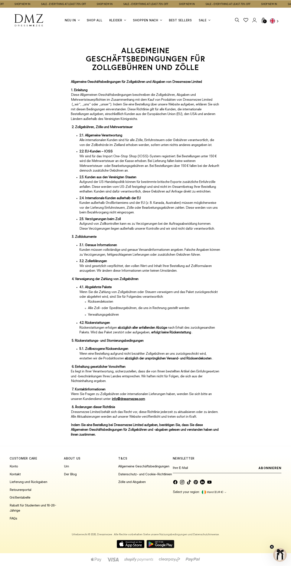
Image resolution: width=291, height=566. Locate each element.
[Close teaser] (272, 547)
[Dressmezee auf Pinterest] (195, 482)
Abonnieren (269, 468)
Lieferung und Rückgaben (28, 482)
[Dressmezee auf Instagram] (182, 482)
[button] (280, 555)
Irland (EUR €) (215, 492)
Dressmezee (105, 534)
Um (66, 466)
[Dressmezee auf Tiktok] (189, 482)
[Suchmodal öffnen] (237, 20)
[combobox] (275, 21)
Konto (14, 466)
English (275, 21)
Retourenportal (20, 490)
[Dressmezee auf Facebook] (175, 482)
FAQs (13, 518)
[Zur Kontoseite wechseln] (254, 20)
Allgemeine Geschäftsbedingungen (143, 466)
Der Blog (70, 474)
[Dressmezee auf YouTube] (209, 482)
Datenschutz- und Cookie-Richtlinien (145, 474)
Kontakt (15, 474)
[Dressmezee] (29, 20)
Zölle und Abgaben (132, 482)
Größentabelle (20, 497)
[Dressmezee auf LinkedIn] (202, 482)
